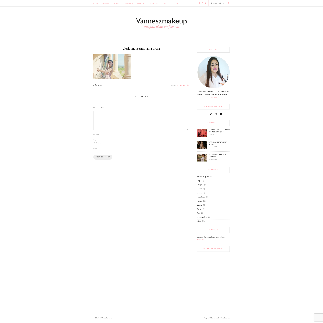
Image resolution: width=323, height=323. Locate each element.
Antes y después (203, 177)
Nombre (96, 135)
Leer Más (213, 97)
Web (95, 149)
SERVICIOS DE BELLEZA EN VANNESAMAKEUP (219, 131)
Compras (200, 185)
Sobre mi (140, 3)
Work (199, 221)
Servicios (105, 3)
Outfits (199, 205)
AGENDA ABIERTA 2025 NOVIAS (218, 143)
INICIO (175, 3)
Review (199, 209)
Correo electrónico (97, 141)
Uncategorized (202, 217)
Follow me (200, 239)
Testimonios (153, 3)
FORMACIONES (128, 3)
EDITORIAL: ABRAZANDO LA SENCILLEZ (218, 155)
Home (95, 3)
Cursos (199, 189)
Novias (116, 3)
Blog (198, 181)
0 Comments (97, 85)
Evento (199, 193)
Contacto (166, 3)
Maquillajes (201, 197)
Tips (198, 213)
